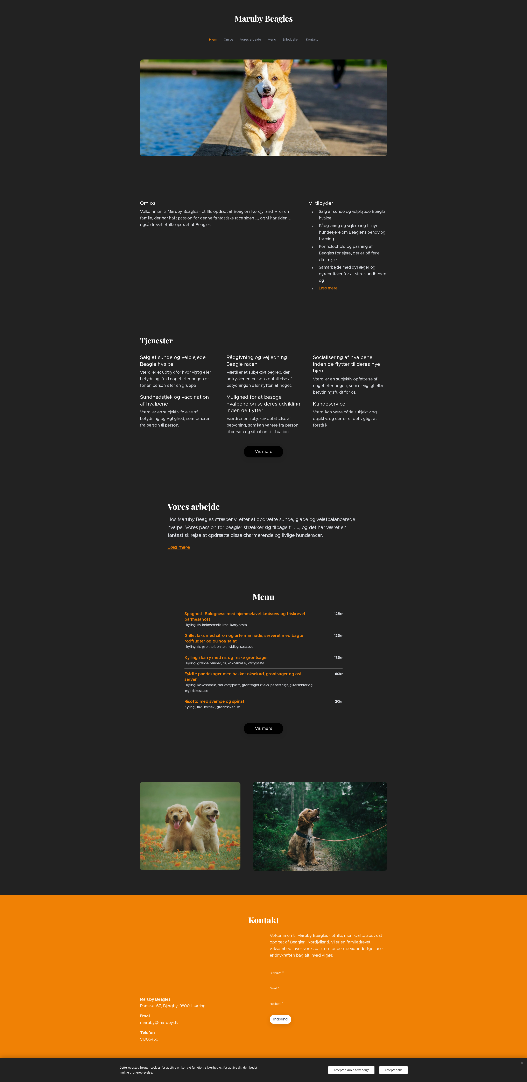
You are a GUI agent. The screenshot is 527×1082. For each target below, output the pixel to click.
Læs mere (328, 288)
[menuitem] (214, 39)
